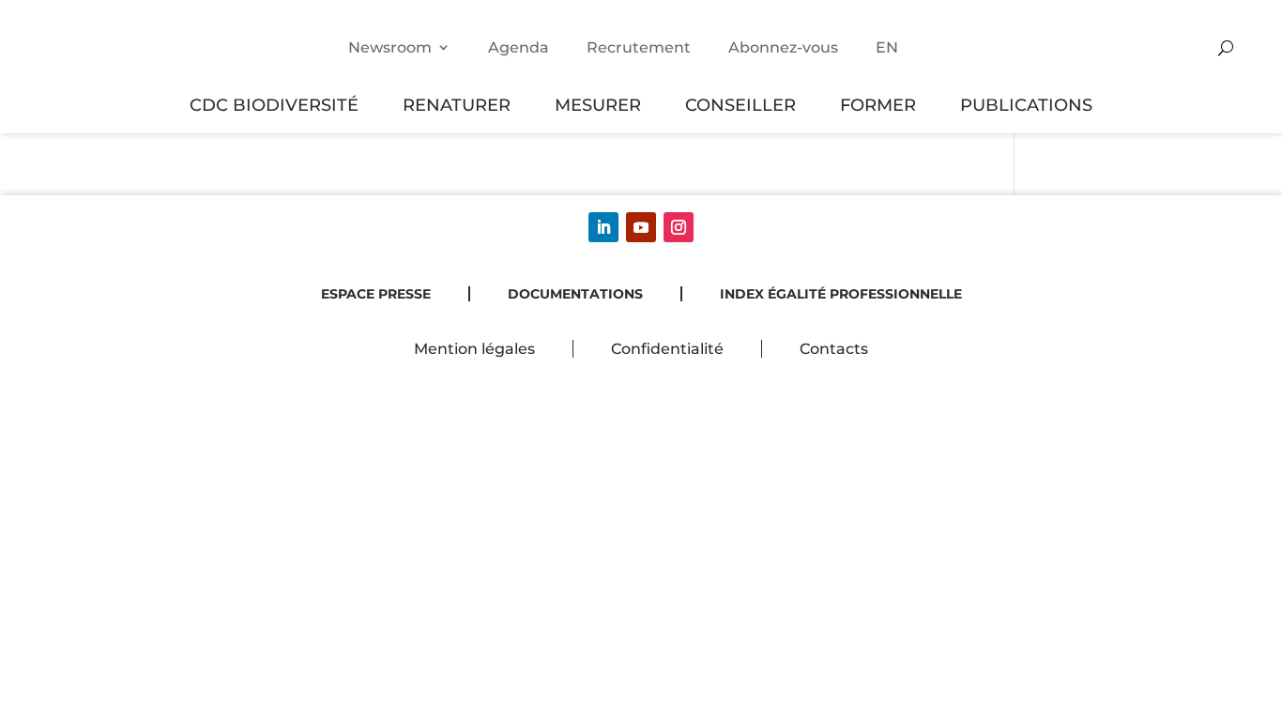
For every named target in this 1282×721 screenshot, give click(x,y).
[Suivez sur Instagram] (679, 227)
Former (878, 105)
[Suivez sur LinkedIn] (603, 227)
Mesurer (598, 105)
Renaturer (457, 105)
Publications (1026, 105)
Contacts (834, 349)
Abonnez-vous (783, 47)
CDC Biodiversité (274, 105)
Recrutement (639, 47)
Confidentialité (667, 349)
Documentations (575, 293)
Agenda (518, 47)
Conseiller (740, 105)
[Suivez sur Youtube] (641, 227)
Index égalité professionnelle (841, 293)
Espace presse (376, 293)
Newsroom (390, 47)
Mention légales (474, 349)
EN (887, 47)
